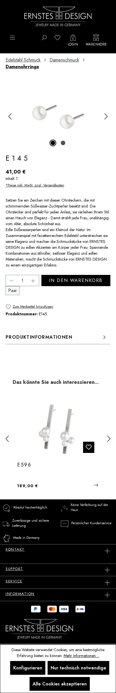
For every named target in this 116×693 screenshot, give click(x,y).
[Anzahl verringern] (11, 280)
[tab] (57, 337)
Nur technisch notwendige (78, 668)
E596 (24, 465)
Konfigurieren (27, 668)
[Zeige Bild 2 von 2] (63, 143)
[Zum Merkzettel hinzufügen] (88, 447)
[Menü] (12, 37)
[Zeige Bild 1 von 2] (53, 143)
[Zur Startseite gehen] (58, 16)
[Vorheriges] (10, 116)
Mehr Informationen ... (81, 655)
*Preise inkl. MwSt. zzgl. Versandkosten (35, 185)
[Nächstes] (106, 116)
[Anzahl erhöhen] (33, 280)
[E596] (58, 429)
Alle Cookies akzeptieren (60, 684)
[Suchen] (44, 37)
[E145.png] (58, 116)
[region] (58, 116)
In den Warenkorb (75, 280)
